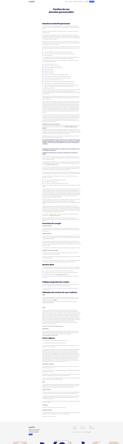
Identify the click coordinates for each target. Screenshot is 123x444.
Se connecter (92, 1)
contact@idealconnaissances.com (61, 274)
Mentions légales (91, 428)
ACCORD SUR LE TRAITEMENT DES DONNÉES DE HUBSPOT (52, 326)
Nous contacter (83, 428)
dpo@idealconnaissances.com (52, 164)
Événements (75, 1)
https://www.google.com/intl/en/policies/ (50, 335)
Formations (70, 1)
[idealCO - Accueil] (32, 1)
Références (80, 1)
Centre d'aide (83, 426)
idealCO (61, 440)
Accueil (66, 1)
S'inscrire (86, 1)
